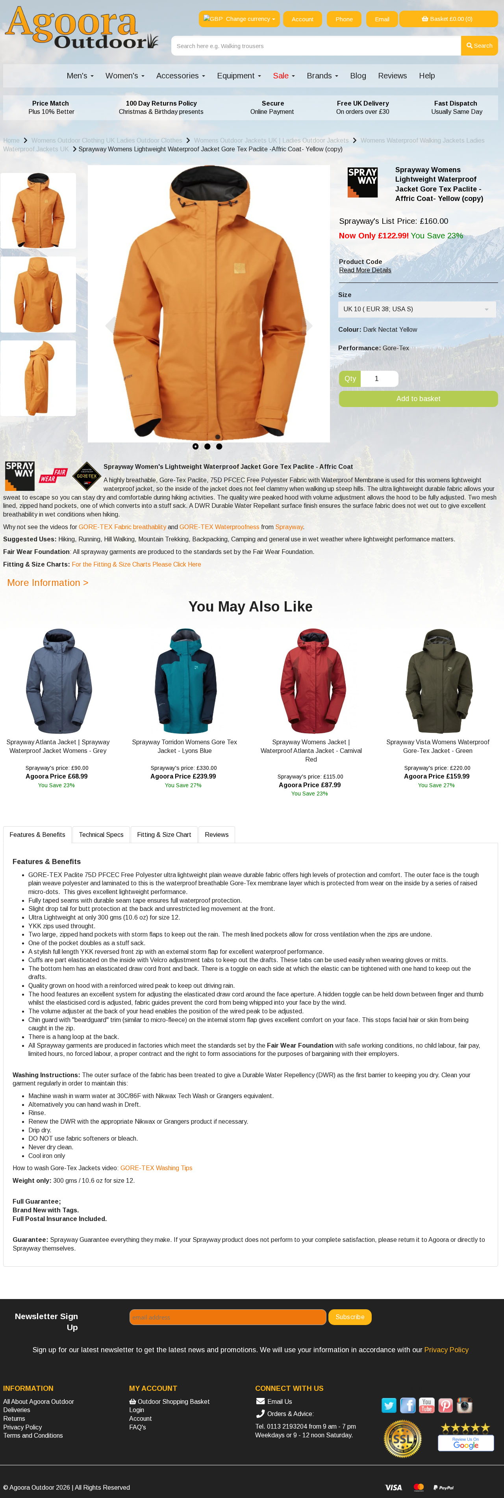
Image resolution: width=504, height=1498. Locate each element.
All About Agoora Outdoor (38, 1401)
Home (11, 140)
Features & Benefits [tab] (37, 834)
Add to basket (419, 399)
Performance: (359, 348)
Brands (320, 75)
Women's (123, 75)
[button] (110, 382)
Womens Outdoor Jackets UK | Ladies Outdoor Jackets (271, 140)
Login (136, 1410)
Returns (14, 1418)
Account (140, 1418)
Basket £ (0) (450, 18)
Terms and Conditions (33, 1435)
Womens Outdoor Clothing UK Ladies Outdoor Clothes (107, 140)
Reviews (392, 75)
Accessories (178, 75)
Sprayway (288, 527)
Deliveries (16, 1410)
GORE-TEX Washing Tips (156, 1168)
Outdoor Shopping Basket (173, 1401)
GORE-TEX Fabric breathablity (122, 527)
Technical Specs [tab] (101, 834)
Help (427, 75)
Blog (358, 75)
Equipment (237, 75)
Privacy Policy (22, 1427)
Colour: (349, 329)
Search (482, 45)
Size (345, 295)
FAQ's (137, 1427)
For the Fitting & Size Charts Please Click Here (135, 564)
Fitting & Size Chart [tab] (164, 834)
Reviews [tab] (217, 834)
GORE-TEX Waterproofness (219, 527)
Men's (78, 75)
